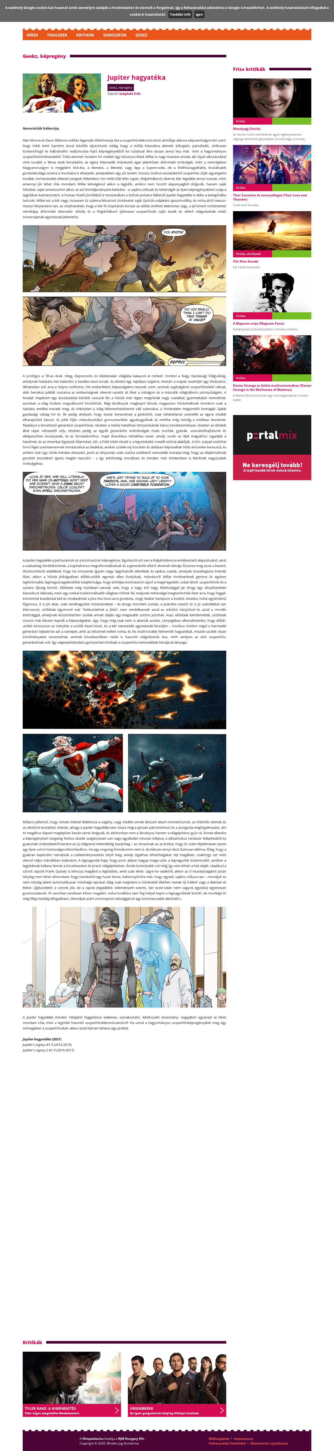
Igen (199, 14)
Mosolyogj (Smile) (246, 128)
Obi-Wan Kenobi (246, 261)
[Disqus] (124, 1124)
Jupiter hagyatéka (137, 77)
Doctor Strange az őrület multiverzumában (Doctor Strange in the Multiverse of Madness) (272, 387)
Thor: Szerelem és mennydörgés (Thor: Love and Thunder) (270, 197)
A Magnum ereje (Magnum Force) (258, 323)
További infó (180, 14)
